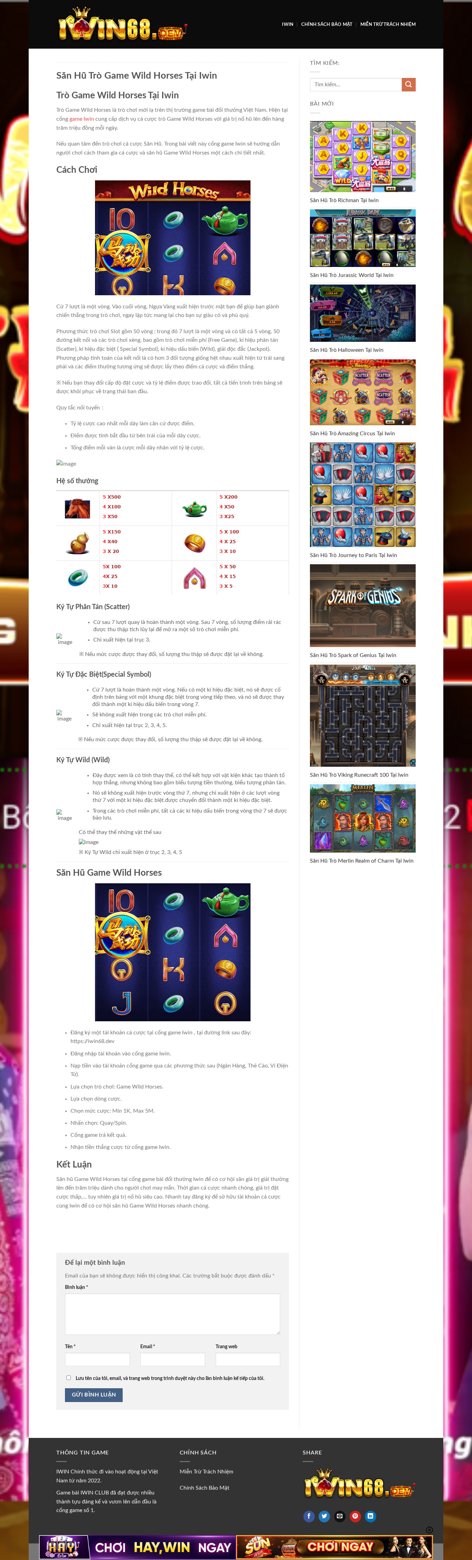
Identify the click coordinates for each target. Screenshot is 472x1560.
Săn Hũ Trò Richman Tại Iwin (344, 200)
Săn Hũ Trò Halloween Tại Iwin (347, 350)
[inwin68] (122, 24)
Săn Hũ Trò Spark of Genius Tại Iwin (353, 655)
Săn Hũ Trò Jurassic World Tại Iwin (352, 275)
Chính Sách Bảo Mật (327, 24)
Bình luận (76, 1287)
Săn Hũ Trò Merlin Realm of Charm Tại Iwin (362, 861)
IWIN (287, 24)
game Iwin (81, 119)
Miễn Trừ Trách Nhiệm (388, 24)
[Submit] (409, 84)
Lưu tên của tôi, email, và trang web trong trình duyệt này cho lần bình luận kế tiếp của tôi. (170, 1378)
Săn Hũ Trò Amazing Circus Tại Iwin (352, 433)
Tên (70, 1346)
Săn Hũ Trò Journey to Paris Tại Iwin (353, 555)
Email (147, 1346)
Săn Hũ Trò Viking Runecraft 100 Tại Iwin (359, 775)
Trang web (226, 1346)
